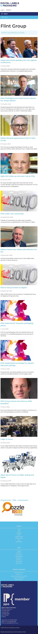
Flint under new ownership (12, 214)
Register (8, 10)
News (19, 529)
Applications (18, 561)
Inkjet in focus (7, 439)
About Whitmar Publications (19, 576)
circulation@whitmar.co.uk (11, 623)
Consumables (19, 556)
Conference (19, 541)
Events (19, 534)
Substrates (19, 558)
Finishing (19, 552)
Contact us (19, 574)
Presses (19, 551)
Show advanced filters (12, 33)
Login (2, 10)
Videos (19, 531)
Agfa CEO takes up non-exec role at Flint (18, 176)
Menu (6, 14)
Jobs (14, 500)
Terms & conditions (19, 578)
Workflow (19, 559)
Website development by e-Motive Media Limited (13, 632)
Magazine (19, 533)
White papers (19, 538)
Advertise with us (19, 572)
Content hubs (19, 536)
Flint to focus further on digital (14, 288)
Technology (19, 554)
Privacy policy (19, 579)
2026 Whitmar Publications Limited (10, 627)
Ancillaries (19, 563)
